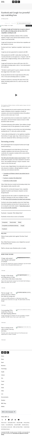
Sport (2, 362)
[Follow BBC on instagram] (9, 420)
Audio (2, 387)
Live (2, 394)
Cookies (3, 424)
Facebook (4, 228)
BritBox (3, 406)
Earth (2, 384)
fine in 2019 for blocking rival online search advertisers (18, 199)
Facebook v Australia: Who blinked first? (12, 178)
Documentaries (4, 397)
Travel (2, 381)
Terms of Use (3, 422)
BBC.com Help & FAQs (18, 427)
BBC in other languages (7, 411)
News (2, 359)
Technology (4, 368)
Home (2, 356)
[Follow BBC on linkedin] (15, 420)
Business (3, 365)
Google (22, 225)
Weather (3, 400)
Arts (2, 378)
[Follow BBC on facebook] (5, 420)
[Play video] (16, 95)
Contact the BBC (17, 424)
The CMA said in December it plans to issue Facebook (13, 157)
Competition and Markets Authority (10, 225)
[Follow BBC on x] (2, 420)
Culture (3, 375)
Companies (4, 222)
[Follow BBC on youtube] (19, 420)
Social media (13, 222)
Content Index (26, 427)
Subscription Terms (11, 422)
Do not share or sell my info (6, 427)
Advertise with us (25, 424)
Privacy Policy (26, 422)
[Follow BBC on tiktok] (12, 420)
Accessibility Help (9, 424)
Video (2, 390)
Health (2, 371)
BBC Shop (3, 403)
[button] (3, 2)
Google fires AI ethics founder (10, 180)
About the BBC (20, 422)
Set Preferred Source (5, 429)
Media (19, 222)
